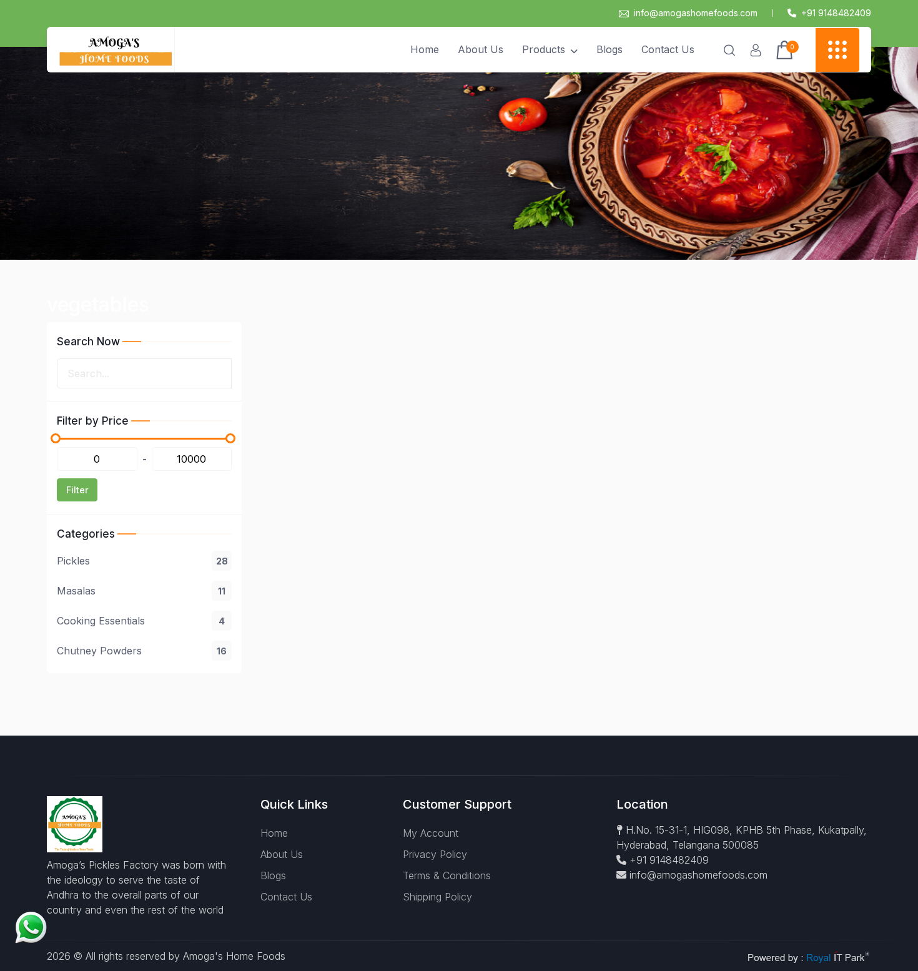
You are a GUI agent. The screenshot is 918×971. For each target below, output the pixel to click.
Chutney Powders (142, 650)
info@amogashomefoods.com (696, 12)
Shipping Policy (437, 896)
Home (424, 49)
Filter (77, 490)
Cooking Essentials (141, 620)
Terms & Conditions (447, 875)
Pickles (142, 561)
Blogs (609, 49)
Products (543, 49)
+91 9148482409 (667, 860)
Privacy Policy (435, 854)
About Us (480, 49)
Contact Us (667, 49)
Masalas (141, 590)
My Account (430, 833)
